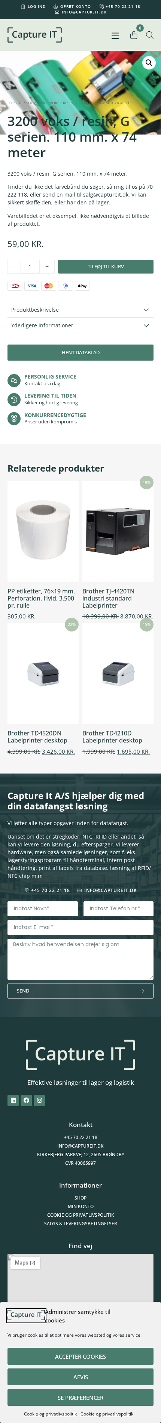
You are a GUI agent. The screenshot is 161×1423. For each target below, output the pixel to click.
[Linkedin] (13, 1100)
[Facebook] (26, 1100)
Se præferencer (80, 1397)
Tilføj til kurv (106, 266)
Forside (14, 102)
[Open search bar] (150, 34)
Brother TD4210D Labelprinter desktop (112, 736)
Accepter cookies (80, 1356)
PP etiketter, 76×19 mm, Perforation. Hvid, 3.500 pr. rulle (41, 598)
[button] (115, 36)
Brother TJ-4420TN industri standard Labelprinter (108, 598)
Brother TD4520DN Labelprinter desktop (37, 736)
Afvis (80, 1377)
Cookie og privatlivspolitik (50, 1414)
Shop (31, 102)
